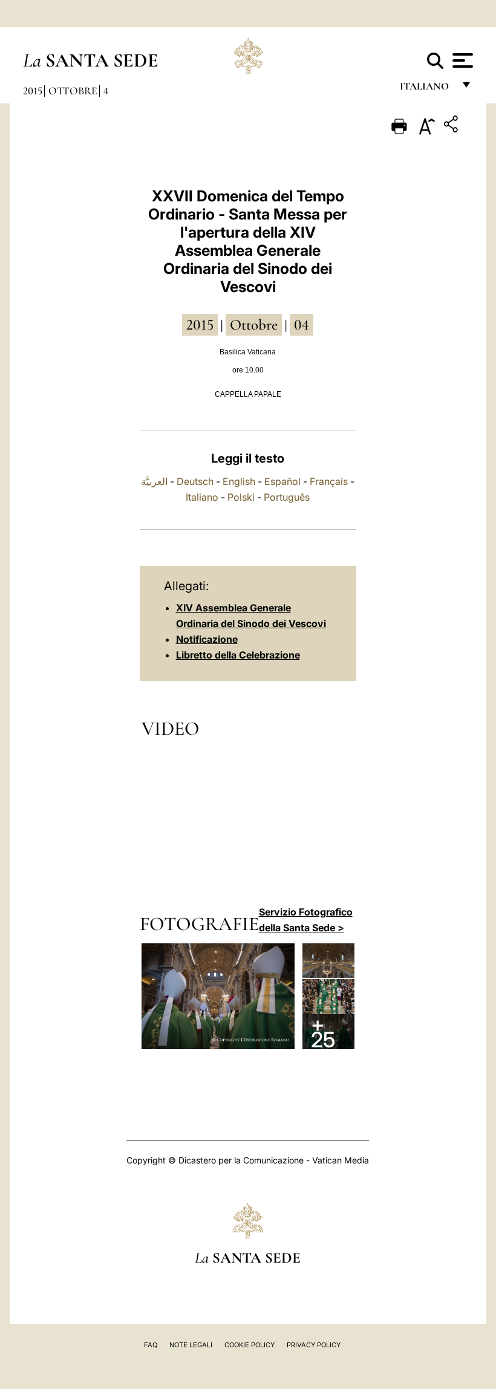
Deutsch (195, 481)
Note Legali (190, 1345)
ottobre (254, 325)
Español (282, 481)
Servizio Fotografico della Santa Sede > (306, 920)
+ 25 (323, 1031)
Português (287, 497)
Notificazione (207, 639)
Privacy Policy (314, 1345)
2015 (32, 90)
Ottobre (72, 90)
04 (301, 325)
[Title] (452, 126)
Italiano (202, 497)
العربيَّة (154, 481)
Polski (241, 497)
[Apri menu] (461, 60)
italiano (427, 89)
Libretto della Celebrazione (238, 655)
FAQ (150, 1345)
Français (329, 481)
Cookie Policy (249, 1345)
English (239, 481)
